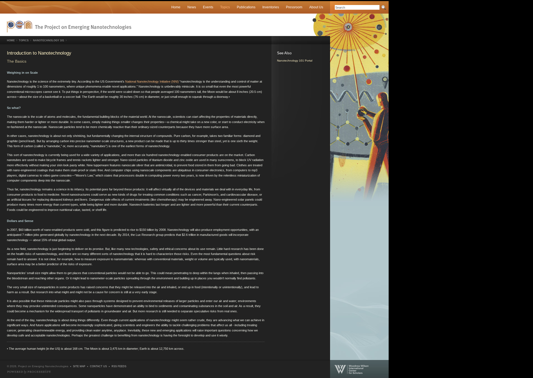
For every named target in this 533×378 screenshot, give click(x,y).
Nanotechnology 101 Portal (294, 60)
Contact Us (98, 366)
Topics (225, 7)
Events (208, 7)
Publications (246, 7)
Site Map (79, 366)
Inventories (270, 7)
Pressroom (294, 7)
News (191, 7)
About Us (316, 7)
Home (175, 7)
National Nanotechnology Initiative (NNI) (152, 81)
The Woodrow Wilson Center (359, 369)
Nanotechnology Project (69, 27)
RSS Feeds (119, 366)
